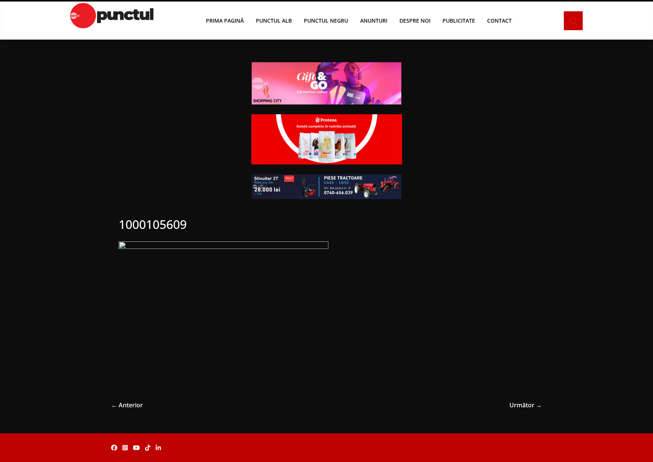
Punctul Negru (326, 20)
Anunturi (373, 20)
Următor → (525, 405)
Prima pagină (225, 20)
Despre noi (414, 20)
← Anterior (127, 405)
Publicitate (459, 20)
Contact (499, 20)
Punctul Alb (274, 20)
